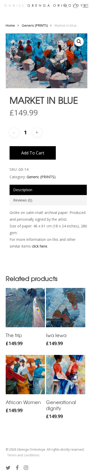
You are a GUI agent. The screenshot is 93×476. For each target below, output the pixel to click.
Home (10, 25)
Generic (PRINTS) (35, 25)
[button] (85, 5)
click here (39, 246)
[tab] (48, 190)
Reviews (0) (22, 200)
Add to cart (32, 153)
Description (22, 189)
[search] (65, 5)
